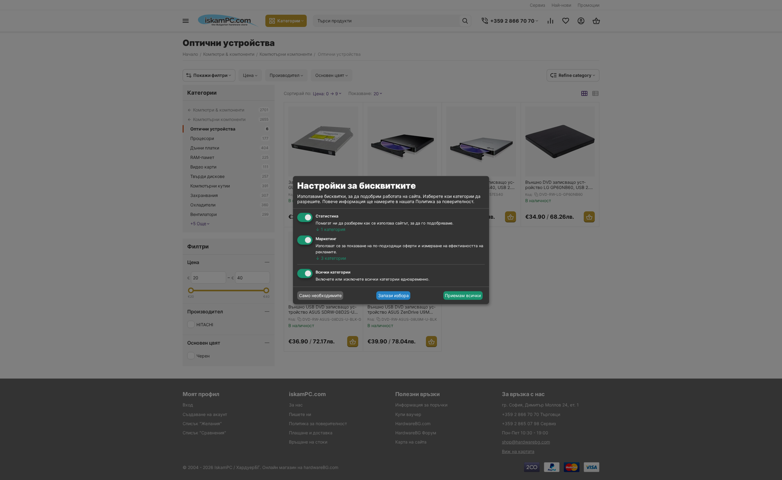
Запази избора (393, 295)
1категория (330, 229)
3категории (331, 258)
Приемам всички (463, 295)
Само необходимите (320, 295)
